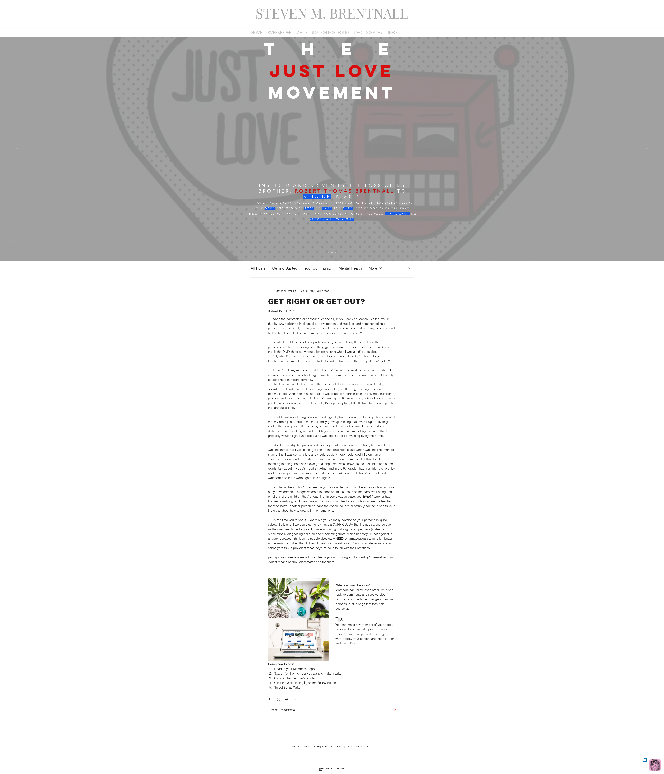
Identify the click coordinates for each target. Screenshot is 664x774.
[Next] (645, 149)
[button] (409, 268)
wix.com (364, 746)
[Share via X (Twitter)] (278, 699)
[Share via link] (295, 699)
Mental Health (350, 268)
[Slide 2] (332, 252)
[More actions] (394, 291)
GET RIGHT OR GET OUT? (316, 301)
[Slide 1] (328, 252)
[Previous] (18, 149)
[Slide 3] (335, 252)
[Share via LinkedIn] (286, 699)
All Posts (258, 268)
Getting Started (284, 268)
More (373, 268)
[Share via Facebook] (269, 699)
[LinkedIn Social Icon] (645, 760)
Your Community (318, 268)
